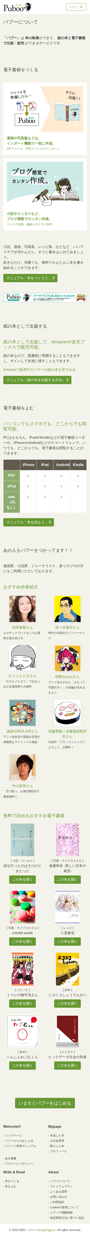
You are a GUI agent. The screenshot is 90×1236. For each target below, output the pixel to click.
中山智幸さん (22, 786)
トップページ (13, 1135)
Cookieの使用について (64, 1207)
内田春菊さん (22, 627)
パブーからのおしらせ (19, 1140)
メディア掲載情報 (61, 1212)
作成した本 (57, 1135)
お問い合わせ (58, 1196)
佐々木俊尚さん (67, 627)
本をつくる (12, 1181)
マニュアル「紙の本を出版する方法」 (36, 380)
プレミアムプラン (61, 1186)
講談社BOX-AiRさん (22, 731)
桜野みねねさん (67, 677)
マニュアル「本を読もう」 (27, 522)
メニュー (74, 7)
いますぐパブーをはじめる (45, 1103)
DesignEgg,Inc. (47, 1230)
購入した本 (57, 1146)
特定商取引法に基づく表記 (67, 1217)
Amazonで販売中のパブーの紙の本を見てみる (39, 369)
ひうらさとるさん (22, 676)
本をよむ (10, 1186)
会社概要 (10, 1158)
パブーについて (60, 1181)
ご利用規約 (57, 1202)
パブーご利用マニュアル (20, 1146)
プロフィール (58, 1151)
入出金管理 (57, 1140)
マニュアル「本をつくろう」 (29, 278)
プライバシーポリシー (19, 1163)
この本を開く (22, 879)
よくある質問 (58, 1191)
